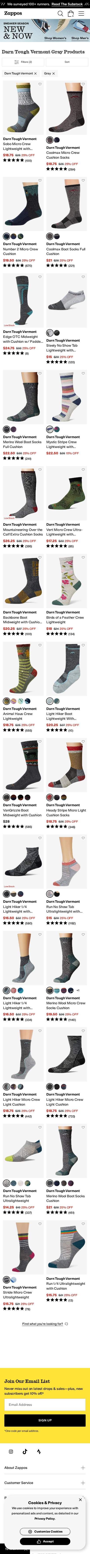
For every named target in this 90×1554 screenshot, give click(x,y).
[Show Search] (60, 13)
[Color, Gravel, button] (56, 332)
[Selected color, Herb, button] (6, 701)
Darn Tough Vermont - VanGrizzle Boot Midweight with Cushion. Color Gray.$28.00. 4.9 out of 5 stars (23, 783)
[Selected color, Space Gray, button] (6, 893)
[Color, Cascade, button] (20, 990)
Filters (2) (26, 61)
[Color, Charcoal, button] (27, 797)
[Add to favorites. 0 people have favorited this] (40, 84)
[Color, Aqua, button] (20, 1086)
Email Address (20, 1405)
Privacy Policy (45, 1519)
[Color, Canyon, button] (13, 990)
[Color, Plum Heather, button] (13, 429)
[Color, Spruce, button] (56, 429)
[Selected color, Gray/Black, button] (49, 140)
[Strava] (39, 1451)
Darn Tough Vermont (18, 73)
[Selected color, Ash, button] (49, 429)
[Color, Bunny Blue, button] (20, 701)
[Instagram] (11, 1451)
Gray (47, 73)
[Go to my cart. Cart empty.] (70, 13)
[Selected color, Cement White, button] (49, 332)
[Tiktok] (25, 1451)
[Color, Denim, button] (13, 236)
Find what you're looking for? (42, 1324)
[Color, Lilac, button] (13, 701)
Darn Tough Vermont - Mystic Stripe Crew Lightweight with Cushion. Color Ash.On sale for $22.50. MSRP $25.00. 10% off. (66, 415)
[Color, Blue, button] (56, 797)
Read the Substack (67, 4)
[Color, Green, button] (20, 236)
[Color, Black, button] (20, 797)
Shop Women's (55, 38)
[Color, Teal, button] (56, 701)
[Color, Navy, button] (56, 140)
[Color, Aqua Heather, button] (56, 990)
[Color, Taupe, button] (13, 893)
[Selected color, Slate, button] (6, 429)
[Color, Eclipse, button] (27, 701)
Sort (67, 61)
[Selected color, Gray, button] (6, 236)
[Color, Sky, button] (13, 1279)
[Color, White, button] (20, 1183)
